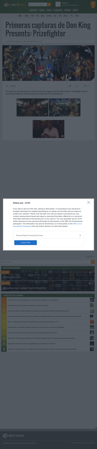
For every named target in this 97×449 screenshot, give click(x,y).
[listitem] (48, 235)
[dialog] (48, 224)
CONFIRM (25, 243)
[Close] (89, 203)
